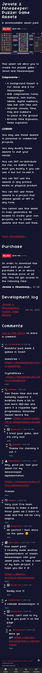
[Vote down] (2, 346)
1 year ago (22, 389)
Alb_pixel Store (16, 429)
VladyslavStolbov (14, 461)
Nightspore (12, 500)
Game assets (5, 665)
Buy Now (6, 29)
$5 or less (12, 665)
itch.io (4, 661)
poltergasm (12, 389)
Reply (7, 384)
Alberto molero (14, 542)
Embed (30, 661)
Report (25, 661)
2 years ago (26, 461)
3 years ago (26, 600)
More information (13, 236)
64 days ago (26, 344)
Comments (36, 671)
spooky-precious (15, 600)
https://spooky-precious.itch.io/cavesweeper (24, 641)
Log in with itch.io (13, 333)
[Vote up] (2, 344)
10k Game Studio (14, 344)
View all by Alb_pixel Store (14, 661)
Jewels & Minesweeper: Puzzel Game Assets (11, 310)
